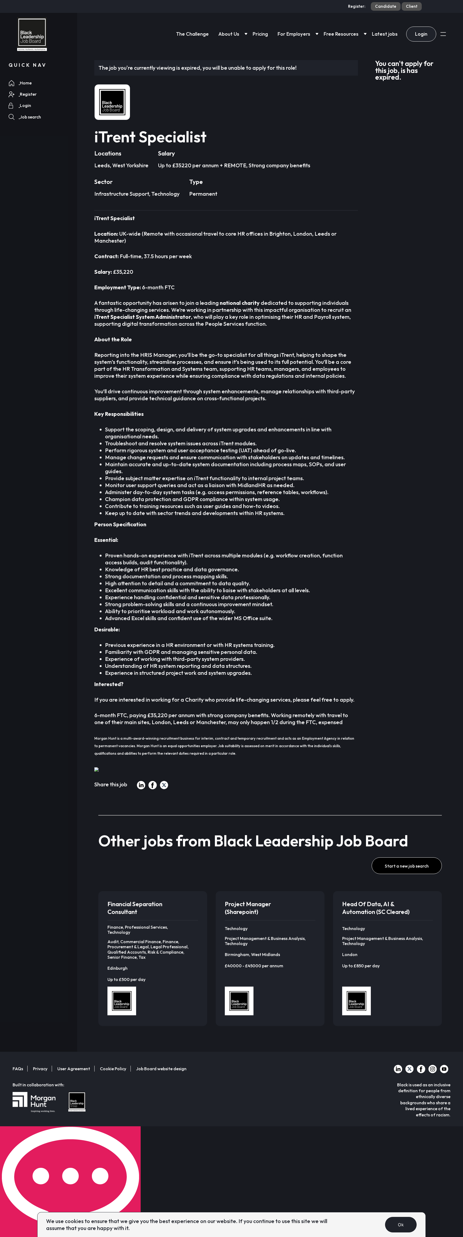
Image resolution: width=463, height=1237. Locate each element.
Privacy (40, 1068)
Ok (401, 1224)
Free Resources (341, 34)
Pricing (260, 34)
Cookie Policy (113, 1068)
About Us (228, 34)
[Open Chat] (70, 1181)
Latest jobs (385, 34)
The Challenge (192, 34)
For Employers (294, 34)
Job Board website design (161, 1068)
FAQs (18, 1068)
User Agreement (73, 1068)
